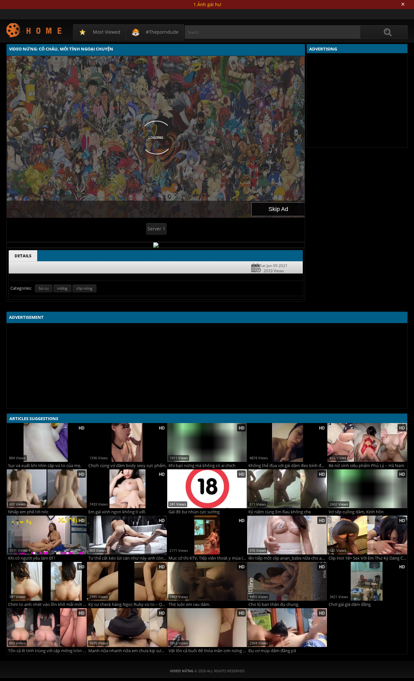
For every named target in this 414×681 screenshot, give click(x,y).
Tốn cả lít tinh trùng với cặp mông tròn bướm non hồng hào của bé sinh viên (47, 650)
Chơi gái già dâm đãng (350, 604)
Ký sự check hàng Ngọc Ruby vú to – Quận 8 (127, 604)
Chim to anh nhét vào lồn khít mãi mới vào (47, 604)
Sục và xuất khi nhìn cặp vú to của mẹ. (44, 465)
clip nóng (84, 288)
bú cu (44, 288)
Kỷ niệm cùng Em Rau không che (279, 512)
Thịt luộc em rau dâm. (189, 604)
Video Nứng (34, 30)
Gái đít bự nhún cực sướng (194, 512)
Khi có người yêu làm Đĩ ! (31, 558)
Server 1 (156, 229)
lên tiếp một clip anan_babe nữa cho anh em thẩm (287, 558)
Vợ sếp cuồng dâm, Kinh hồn (356, 512)
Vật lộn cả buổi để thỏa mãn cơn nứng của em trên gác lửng (208, 650)
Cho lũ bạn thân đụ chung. (273, 604)
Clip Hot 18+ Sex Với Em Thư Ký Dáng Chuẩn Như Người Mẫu (368, 558)
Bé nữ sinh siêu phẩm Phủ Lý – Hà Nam (366, 465)
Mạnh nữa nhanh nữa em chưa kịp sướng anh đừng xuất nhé (127, 650)
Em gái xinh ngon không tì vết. (117, 512)
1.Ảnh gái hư (207, 4)
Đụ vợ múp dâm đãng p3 (272, 650)
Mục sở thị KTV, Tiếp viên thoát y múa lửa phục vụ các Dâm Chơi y (208, 558)
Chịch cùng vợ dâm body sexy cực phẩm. (127, 465)
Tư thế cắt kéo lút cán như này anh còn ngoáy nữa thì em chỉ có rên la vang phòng (127, 558)
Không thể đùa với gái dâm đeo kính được (287, 465)
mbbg (62, 288)
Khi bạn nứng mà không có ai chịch (202, 465)
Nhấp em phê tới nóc (28, 512)
